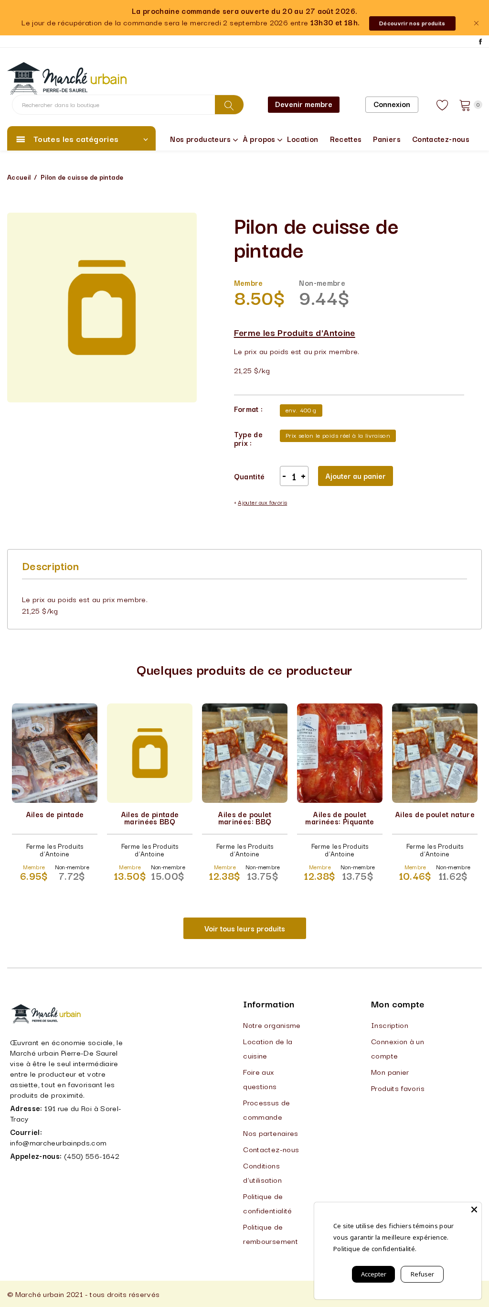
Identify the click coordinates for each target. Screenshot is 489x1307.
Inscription (389, 1024)
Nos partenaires (270, 1132)
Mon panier (390, 1071)
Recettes (346, 138)
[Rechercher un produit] (229, 104)
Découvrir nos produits (412, 22)
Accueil (19, 177)
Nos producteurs (200, 138)
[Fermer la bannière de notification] (476, 23)
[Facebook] (480, 41)
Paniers (387, 138)
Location (303, 138)
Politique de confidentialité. (374, 1248)
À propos (259, 138)
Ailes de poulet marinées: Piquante (339, 817)
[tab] (50, 565)
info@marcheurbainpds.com (58, 1142)
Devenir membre (303, 103)
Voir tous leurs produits (244, 928)
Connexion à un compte (397, 1048)
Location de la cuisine (267, 1048)
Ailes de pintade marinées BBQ (150, 817)
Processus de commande (266, 1109)
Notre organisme (271, 1024)
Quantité (249, 476)
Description (50, 565)
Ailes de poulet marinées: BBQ (244, 817)
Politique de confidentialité (267, 1203)
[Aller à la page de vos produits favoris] (442, 104)
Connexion (391, 103)
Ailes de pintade (55, 814)
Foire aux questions (259, 1078)
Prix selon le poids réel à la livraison (338, 435)
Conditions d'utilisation (262, 1172)
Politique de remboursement (270, 1233)
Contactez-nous (440, 138)
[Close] (474, 1209)
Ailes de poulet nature (435, 814)
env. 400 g (301, 409)
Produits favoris (398, 1087)
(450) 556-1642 (91, 1155)
